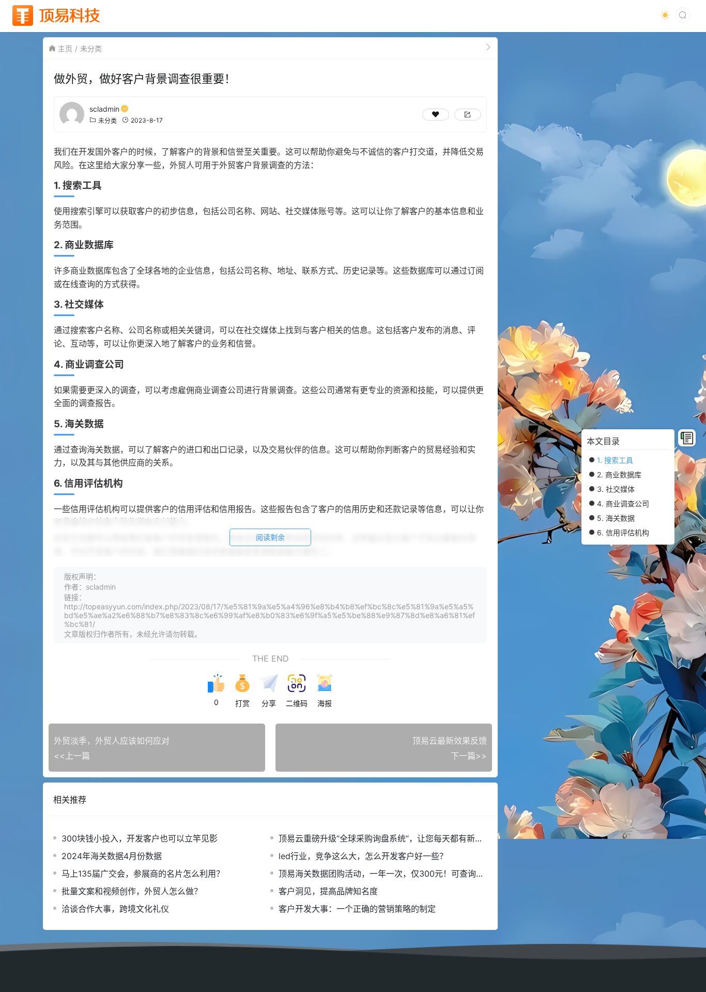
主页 (65, 48)
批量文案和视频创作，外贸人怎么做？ (132, 891)
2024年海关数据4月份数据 (112, 856)
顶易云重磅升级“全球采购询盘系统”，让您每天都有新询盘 (381, 838)
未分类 (91, 48)
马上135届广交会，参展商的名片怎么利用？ (143, 873)
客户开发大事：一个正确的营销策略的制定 (357, 909)
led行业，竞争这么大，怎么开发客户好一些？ (363, 856)
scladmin (104, 108)
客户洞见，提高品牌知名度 (328, 891)
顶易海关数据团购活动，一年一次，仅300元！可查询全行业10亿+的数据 (381, 873)
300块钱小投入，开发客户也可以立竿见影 (140, 838)
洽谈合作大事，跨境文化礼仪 (115, 909)
